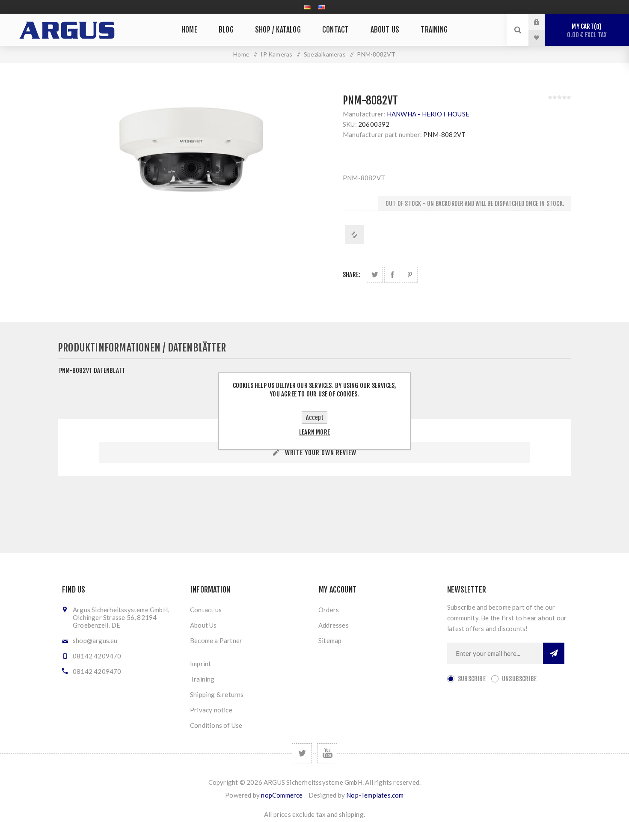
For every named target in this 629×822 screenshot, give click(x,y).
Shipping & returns (217, 694)
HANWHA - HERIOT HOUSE (428, 114)
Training (202, 679)
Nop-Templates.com (375, 795)
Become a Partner (216, 640)
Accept (314, 417)
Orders (328, 610)
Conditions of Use (216, 725)
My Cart (587, 30)
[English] (322, 7)
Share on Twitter (375, 275)
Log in (543, 21)
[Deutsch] (307, 7)
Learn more (314, 432)
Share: (351, 275)
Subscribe (472, 679)
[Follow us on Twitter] (302, 753)
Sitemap (329, 640)
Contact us (206, 610)
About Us (203, 625)
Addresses (333, 625)
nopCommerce (282, 795)
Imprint (200, 663)
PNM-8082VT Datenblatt (92, 370)
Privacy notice (211, 710)
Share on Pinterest (410, 275)
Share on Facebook (392, 275)
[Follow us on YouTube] (327, 753)
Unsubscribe (519, 679)
